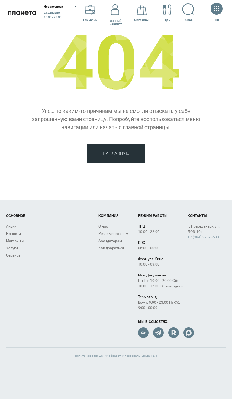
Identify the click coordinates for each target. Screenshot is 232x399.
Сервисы (13, 255)
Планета (22, 13)
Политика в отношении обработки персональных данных (116, 355)
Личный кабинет (116, 22)
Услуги (12, 248)
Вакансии (90, 20)
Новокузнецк (53, 6)
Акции (11, 226)
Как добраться (111, 248)
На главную (116, 153)
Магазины (141, 20)
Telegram (158, 332)
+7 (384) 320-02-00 (203, 237)
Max (188, 332)
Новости (13, 233)
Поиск (188, 19)
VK (143, 332)
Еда (167, 20)
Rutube (173, 332)
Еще (216, 19)
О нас (103, 226)
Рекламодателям (113, 233)
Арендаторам (110, 241)
